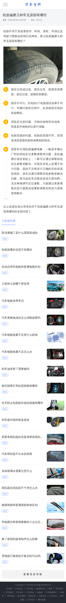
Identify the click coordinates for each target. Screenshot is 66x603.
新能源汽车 (40, 589)
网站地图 (41, 600)
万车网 (9, 589)
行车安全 (31, 600)
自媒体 (40, 592)
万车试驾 (29, 589)
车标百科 (32, 596)
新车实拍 (11, 596)
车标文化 (42, 596)
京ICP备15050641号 (42, 585)
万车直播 (9, 592)
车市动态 (18, 589)
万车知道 (19, 592)
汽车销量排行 (51, 592)
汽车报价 (30, 592)
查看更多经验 (33, 574)
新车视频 (21, 596)
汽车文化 (53, 596)
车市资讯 (59, 589)
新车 (50, 589)
